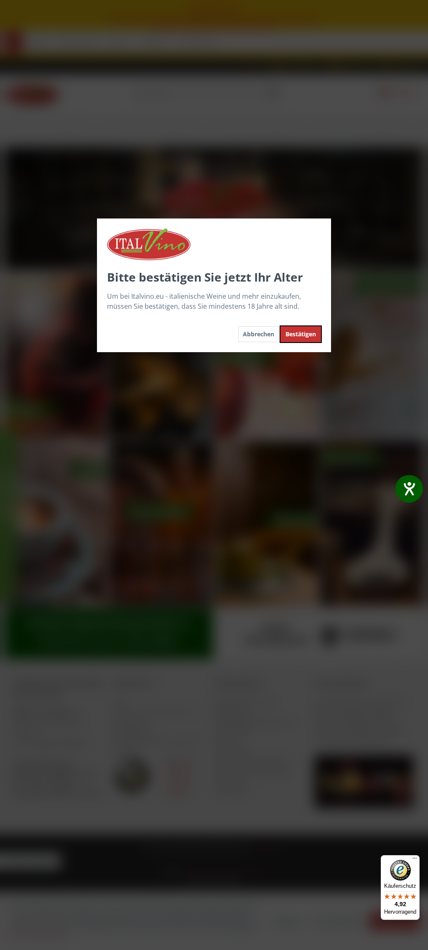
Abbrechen (258, 334)
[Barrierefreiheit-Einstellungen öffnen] (409, 489)
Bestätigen (300, 334)
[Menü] (415, 860)
